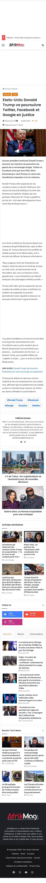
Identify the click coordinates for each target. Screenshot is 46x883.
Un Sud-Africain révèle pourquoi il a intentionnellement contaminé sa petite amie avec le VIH (11, 755)
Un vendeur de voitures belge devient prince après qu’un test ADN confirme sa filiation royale (34, 757)
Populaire (7, 634)
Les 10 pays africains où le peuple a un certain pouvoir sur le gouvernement (33, 788)
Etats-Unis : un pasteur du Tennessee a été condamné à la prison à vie (31, 549)
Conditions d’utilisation (23, 862)
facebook (33, 400)
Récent (21, 634)
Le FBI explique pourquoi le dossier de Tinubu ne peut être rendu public (11, 788)
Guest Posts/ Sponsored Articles (19, 858)
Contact (37, 858)
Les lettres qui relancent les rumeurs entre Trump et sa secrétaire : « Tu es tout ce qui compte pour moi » (12, 550)
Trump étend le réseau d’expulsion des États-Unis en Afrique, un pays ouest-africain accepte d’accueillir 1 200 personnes (34, 584)
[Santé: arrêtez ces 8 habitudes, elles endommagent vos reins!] (10, 698)
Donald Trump (15, 400)
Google (10, 405)
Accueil (7, 89)
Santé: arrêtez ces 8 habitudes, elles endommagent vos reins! (30, 698)
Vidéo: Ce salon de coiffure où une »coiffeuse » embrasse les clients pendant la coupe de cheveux (31, 662)
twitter (37, 405)
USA (14, 94)
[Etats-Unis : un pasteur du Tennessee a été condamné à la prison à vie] (34, 536)
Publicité (15, 854)
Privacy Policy (34, 866)
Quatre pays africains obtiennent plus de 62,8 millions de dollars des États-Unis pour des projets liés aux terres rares (12, 583)
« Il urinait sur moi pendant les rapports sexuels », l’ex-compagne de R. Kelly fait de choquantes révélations (30, 712)
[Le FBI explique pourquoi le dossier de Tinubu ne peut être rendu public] (12, 776)
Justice (23, 405)
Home (22, 854)
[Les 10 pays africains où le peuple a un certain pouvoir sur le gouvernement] (34, 776)
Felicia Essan (9, 121)
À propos (30, 854)
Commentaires (36, 634)
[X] (24, 442)
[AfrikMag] (16, 45)
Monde (15, 89)
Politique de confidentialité (16, 866)
